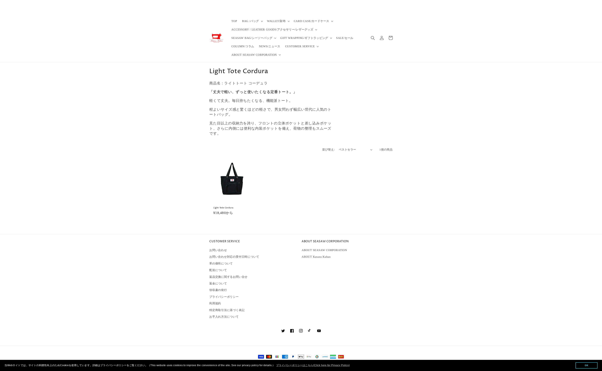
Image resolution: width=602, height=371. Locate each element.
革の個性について (221, 263)
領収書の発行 (218, 290)
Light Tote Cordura (223, 208)
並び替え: (328, 149)
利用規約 (215, 303)
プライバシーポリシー (224, 296)
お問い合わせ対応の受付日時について (234, 256)
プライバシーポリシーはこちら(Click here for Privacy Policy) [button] (313, 365)
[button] (252, 21)
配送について (218, 270)
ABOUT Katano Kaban (316, 256)
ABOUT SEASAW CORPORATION (324, 250)
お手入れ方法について (224, 316)
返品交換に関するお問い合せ (228, 276)
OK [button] (586, 365)
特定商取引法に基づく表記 (227, 310)
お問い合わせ (218, 250)
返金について (218, 283)
